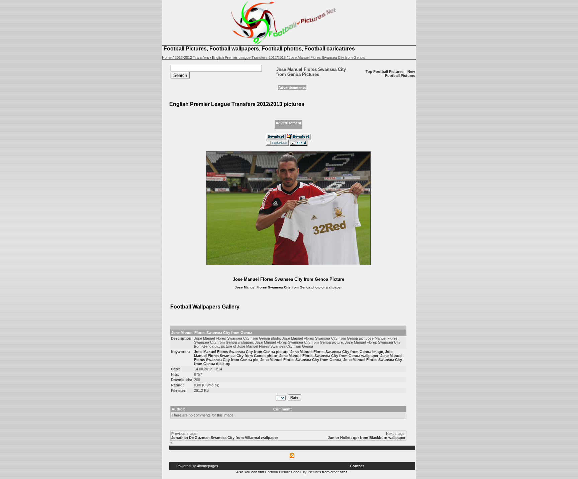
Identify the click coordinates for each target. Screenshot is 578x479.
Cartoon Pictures (278, 472)
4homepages (207, 466)
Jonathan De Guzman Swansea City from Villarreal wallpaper (224, 438)
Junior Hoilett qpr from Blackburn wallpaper (366, 438)
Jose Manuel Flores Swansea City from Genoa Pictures (311, 72)
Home (167, 57)
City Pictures (310, 472)
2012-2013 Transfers (192, 57)
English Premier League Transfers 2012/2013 (249, 57)
